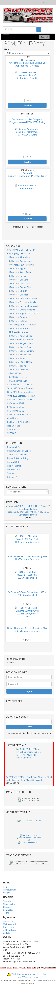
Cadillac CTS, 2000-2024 (18, 422)
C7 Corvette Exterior (17, 321)
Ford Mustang (13, 426)
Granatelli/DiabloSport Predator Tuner (27, 176)
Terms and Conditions (17, 454)
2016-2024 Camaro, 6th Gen (20, 392)
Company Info (13, 447)
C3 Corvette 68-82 (15, 403)
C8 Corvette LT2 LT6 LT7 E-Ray (21, 250)
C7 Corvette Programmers (20, 343)
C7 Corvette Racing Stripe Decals (23, 306)
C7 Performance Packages (20, 340)
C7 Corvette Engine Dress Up (21, 310)
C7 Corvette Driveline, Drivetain (22, 298)
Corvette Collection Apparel (19, 414)
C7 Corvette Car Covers (19, 283)
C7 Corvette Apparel (17, 268)
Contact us (8, 910)
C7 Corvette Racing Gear (19, 347)
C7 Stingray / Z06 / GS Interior (22, 325)
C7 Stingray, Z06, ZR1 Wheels (21, 362)
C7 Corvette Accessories (20, 261)
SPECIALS (11, 433)
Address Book (9, 930)
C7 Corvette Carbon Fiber (19, 287)
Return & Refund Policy (17, 458)
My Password (9, 924)
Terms (6, 913)
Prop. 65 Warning (15, 466)
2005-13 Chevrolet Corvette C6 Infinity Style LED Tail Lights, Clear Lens (27, 557)
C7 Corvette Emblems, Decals (22, 302)
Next (28, 645)
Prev (28, 530)
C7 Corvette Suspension (19, 355)
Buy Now (28, 105)
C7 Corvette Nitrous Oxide (20, 336)
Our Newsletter (14, 469)
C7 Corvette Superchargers (21, 351)
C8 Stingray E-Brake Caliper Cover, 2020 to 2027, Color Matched (27, 593)
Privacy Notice (9, 890)
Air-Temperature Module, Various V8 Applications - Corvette (27, 64)
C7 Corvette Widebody (18, 369)
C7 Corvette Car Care (18, 280)
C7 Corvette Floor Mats (19, 328)
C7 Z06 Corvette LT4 (17, 377)
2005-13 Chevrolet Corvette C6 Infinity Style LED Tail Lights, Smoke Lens (27, 629)
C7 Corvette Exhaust (18, 317)
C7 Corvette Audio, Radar (19, 272)
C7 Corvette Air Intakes (19, 257)
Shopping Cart (9, 904)
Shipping (7, 893)
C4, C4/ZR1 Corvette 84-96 (19, 399)
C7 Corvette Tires (16, 358)
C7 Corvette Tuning (17, 366)
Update (6, 933)
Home (6, 887)
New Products (13, 429)
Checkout (7, 907)
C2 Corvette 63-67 (15, 407)
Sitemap (11, 473)
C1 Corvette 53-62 (15, 411)
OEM (27, 116)
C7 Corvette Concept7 (18, 295)
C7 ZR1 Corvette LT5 (17, 381)
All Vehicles (12, 418)
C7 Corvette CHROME (18, 291)
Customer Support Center (19, 451)
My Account (8, 921)
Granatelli (27, 173)
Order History (9, 927)
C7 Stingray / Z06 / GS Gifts (21, 265)
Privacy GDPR (13, 462)
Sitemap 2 (12, 477)
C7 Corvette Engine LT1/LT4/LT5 (23, 313)
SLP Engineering (27, 60)
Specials (7, 901)
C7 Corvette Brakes (17, 276)
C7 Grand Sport (15, 373)
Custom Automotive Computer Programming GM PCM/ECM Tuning (27, 121)
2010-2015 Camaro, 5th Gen (20, 388)
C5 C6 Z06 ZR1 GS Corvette (19, 384)
